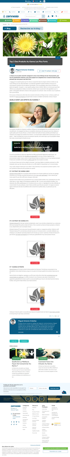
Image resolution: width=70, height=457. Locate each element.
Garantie (43, 433)
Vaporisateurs (25, 413)
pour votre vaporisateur (41, 175)
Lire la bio (20, 332)
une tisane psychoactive (21, 234)
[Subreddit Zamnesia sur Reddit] (14, 424)
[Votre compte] (49, 16)
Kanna (12, 82)
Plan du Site (34, 433)
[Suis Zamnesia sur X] (19, 422)
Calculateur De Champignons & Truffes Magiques (55, 414)
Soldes (24, 429)
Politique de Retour (45, 427)
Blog (33, 409)
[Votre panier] (57, 16)
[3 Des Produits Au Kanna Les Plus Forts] (35, 44)
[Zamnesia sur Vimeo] (16, 422)
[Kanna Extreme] (35, 295)
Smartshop (24, 341)
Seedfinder (34, 407)
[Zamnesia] (13, 16)
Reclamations (44, 435)
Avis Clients (34, 418)
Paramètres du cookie (55, 451)
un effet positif (30, 160)
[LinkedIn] (57, 332)
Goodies (24, 425)
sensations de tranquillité (31, 156)
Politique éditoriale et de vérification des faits (45, 442)
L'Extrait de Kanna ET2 (15, 223)
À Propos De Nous (35, 416)
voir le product (35, 216)
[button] (12, 71)
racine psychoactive (20, 96)
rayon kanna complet (55, 312)
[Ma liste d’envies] (53, 16)
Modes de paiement (45, 414)
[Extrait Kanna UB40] (35, 203)
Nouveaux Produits (35, 411)
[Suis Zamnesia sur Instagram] (14, 422)
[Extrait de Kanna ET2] (35, 249)
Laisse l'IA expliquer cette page (49, 71)
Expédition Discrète (35, 430)
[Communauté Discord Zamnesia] (16, 424)
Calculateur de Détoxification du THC (55, 409)
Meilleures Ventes (35, 414)
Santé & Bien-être (26, 415)
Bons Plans (25, 427)
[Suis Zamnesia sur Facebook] (11, 422)
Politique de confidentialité (20, 393)
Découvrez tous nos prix (54, 399)
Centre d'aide (44, 409)
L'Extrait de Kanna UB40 (15, 173)
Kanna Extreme (13, 269)
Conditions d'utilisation (30, 393)
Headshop (25, 411)
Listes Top (14, 341)
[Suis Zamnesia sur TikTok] (11, 424)
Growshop (24, 423)
